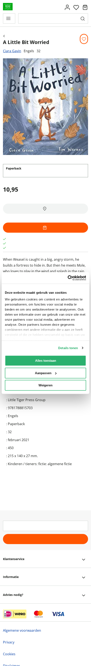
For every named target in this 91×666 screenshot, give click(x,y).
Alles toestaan (45, 360)
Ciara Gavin (12, 51)
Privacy (8, 642)
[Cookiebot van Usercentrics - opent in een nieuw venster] (67, 278)
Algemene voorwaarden (22, 630)
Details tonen (68, 348)
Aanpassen (43, 373)
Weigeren (45, 385)
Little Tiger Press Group (27, 400)
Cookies (9, 654)
